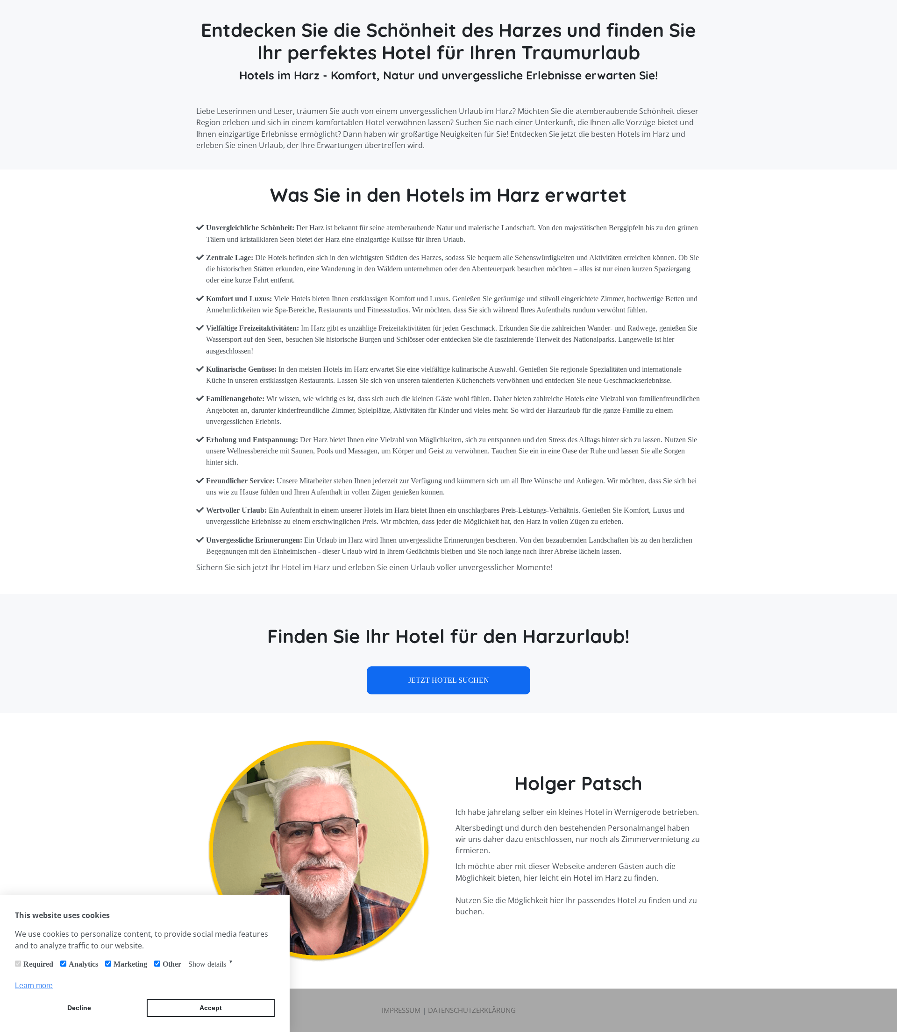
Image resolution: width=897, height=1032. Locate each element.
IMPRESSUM (401, 1010)
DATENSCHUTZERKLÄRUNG (472, 1010)
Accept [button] (210, 1007)
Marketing (130, 964)
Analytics (83, 964)
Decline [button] (79, 1007)
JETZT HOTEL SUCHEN (448, 680)
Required (38, 964)
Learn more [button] (34, 986)
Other (172, 964)
